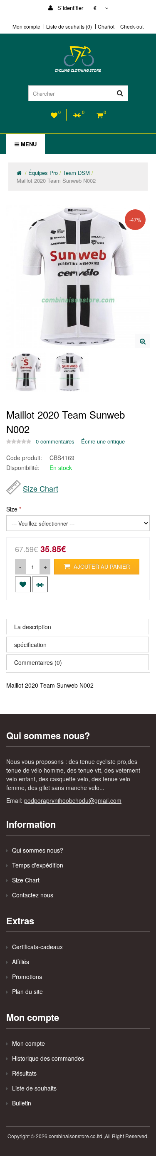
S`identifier (69, 8)
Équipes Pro (43, 173)
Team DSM (76, 173)
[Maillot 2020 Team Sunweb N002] (142, 341)
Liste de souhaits (34, 1088)
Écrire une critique (103, 441)
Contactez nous (32, 895)
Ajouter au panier (101, 566)
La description (32, 627)
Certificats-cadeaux (37, 947)
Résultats (24, 1073)
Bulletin (21, 1103)
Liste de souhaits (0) (69, 26)
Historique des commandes (48, 1058)
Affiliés (20, 961)
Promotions (27, 976)
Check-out (132, 26)
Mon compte (26, 26)
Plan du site (27, 991)
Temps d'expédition (37, 865)
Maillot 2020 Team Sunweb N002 (56, 180)
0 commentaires (55, 441)
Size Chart (40, 488)
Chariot (106, 26)
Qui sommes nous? (37, 850)
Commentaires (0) (38, 662)
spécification (30, 644)
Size (11, 509)
